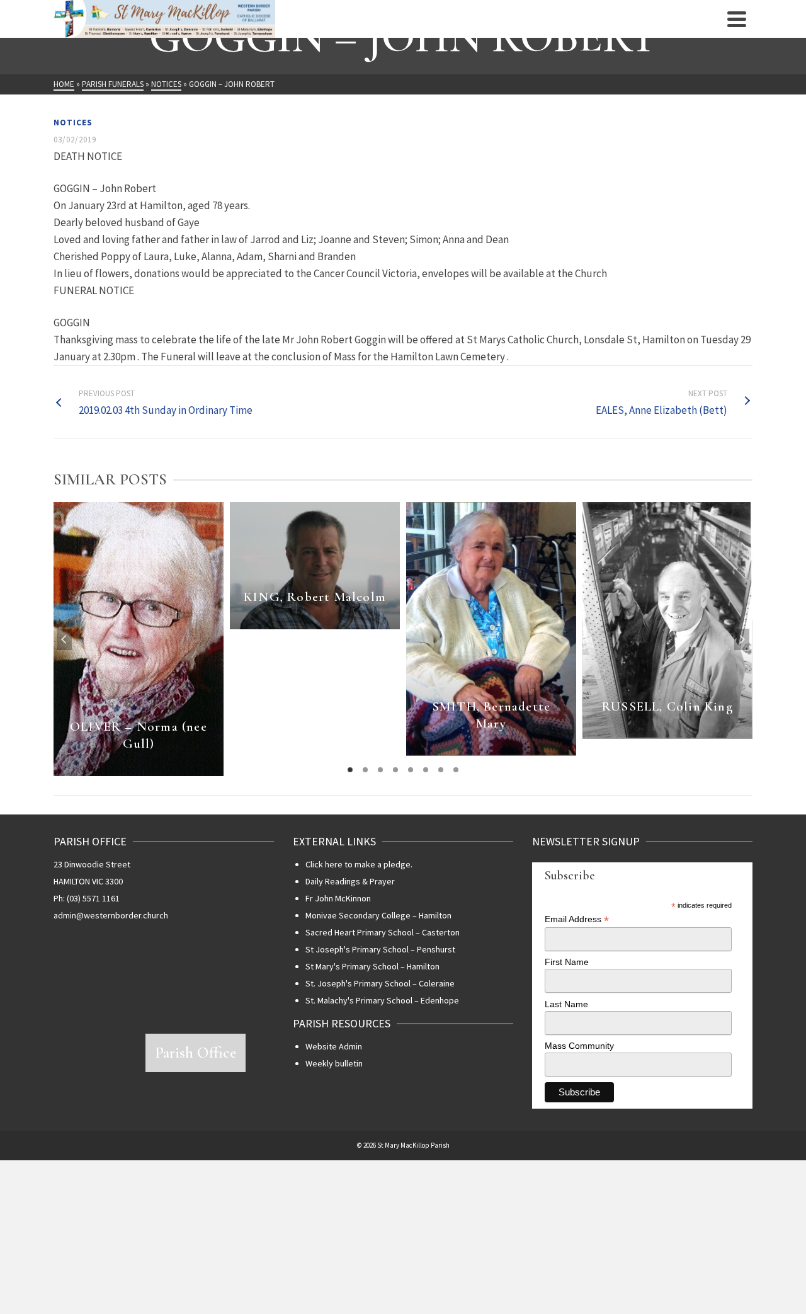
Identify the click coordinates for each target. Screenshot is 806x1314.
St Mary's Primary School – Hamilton (372, 966)
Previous (64, 639)
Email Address (577, 919)
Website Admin (333, 1046)
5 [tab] (410, 769)
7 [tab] (440, 769)
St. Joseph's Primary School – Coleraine (380, 983)
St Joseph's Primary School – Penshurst (380, 949)
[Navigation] (736, 19)
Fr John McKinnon (338, 898)
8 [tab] (456, 769)
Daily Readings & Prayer (350, 881)
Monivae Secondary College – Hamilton (378, 915)
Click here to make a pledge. (358, 864)
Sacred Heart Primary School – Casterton (382, 932)
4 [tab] (395, 769)
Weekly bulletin (334, 1063)
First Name (567, 962)
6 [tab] (425, 769)
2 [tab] (365, 769)
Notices (73, 122)
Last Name (566, 1004)
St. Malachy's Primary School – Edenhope (382, 1000)
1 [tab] (350, 769)
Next (741, 639)
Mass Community (579, 1046)
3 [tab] (380, 769)
